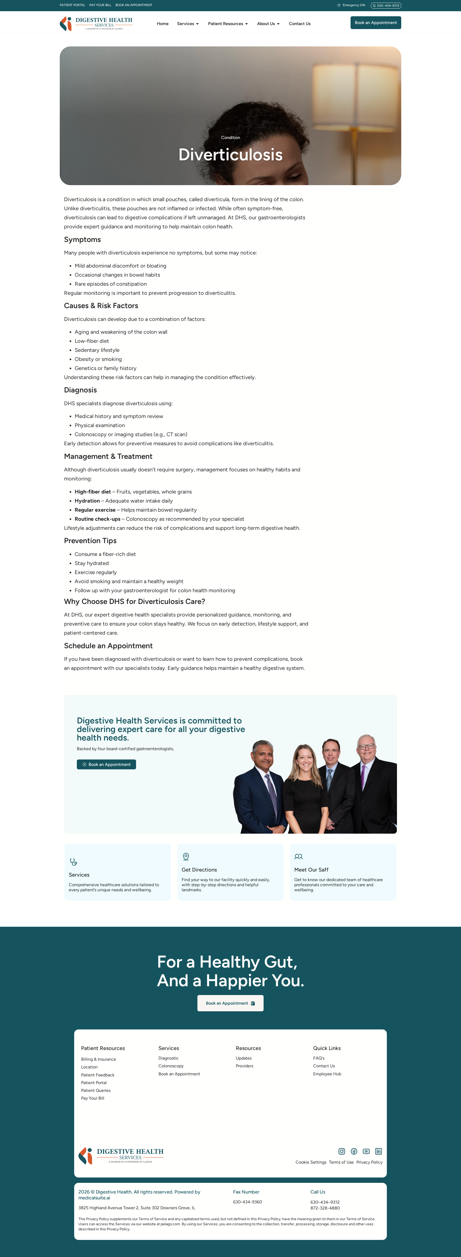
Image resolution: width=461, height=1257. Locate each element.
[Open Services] (197, 24)
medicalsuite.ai (94, 1198)
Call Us (318, 1192)
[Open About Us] (278, 24)
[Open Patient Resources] (246, 24)
